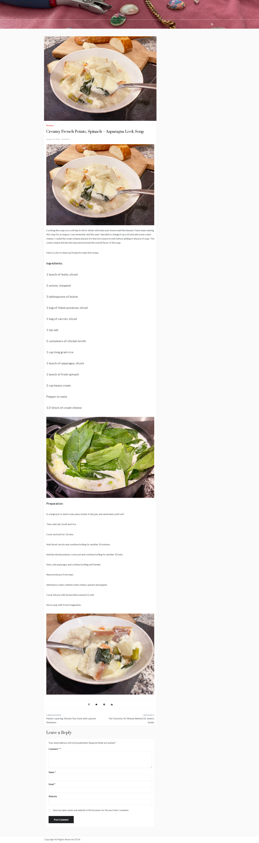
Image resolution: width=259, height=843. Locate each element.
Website (53, 796)
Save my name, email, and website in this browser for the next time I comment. (91, 810)
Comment (54, 749)
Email (52, 784)
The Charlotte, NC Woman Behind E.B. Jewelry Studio (131, 720)
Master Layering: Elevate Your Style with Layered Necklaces (71, 720)
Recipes (50, 125)
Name (52, 772)
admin (67, 139)
